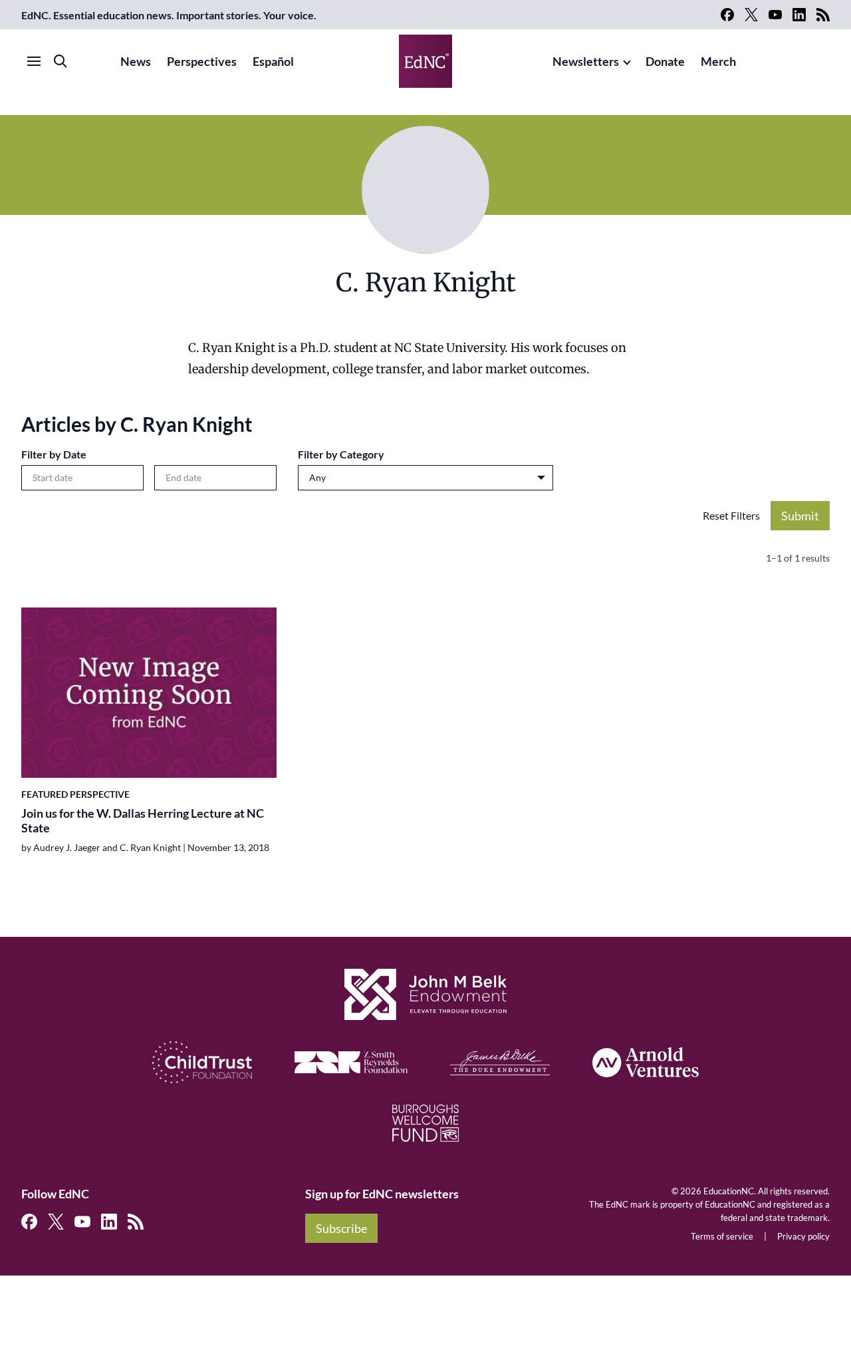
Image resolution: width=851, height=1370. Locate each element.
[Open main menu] (34, 61)
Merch (718, 61)
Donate (665, 61)
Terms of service (722, 1236)
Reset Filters (731, 515)
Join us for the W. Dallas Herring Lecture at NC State (142, 821)
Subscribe (341, 1228)
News (135, 61)
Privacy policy (803, 1236)
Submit (800, 515)
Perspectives (202, 61)
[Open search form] (60, 61)
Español (273, 61)
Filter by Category (341, 454)
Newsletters (585, 61)
